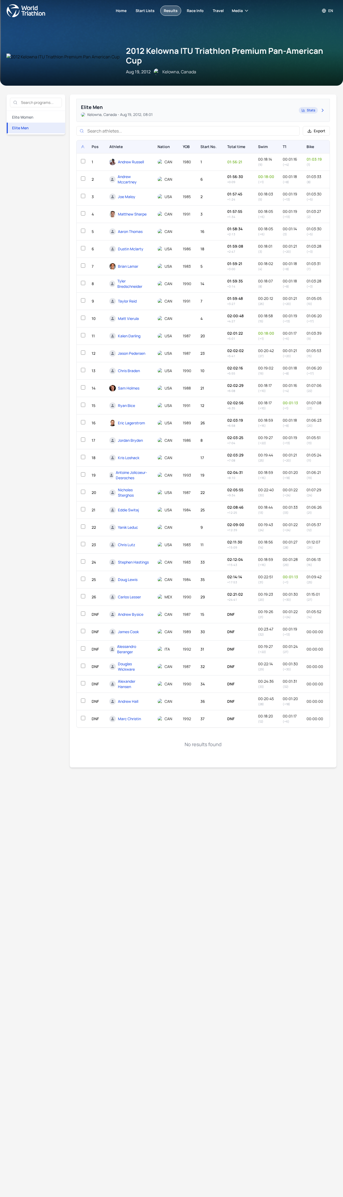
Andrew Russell (131, 161)
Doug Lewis (127, 579)
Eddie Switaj (128, 509)
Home (121, 10)
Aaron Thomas (130, 231)
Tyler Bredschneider (129, 283)
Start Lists (145, 10)
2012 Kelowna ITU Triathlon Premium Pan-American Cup (224, 55)
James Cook (128, 631)
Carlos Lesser (129, 596)
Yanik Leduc (128, 527)
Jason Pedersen (131, 353)
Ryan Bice (126, 405)
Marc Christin (129, 718)
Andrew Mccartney (127, 179)
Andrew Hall (128, 701)
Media (237, 10)
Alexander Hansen (126, 684)
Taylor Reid (127, 301)
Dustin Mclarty (130, 248)
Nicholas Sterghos (126, 492)
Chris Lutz (126, 544)
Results (171, 10)
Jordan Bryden (130, 440)
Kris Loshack (128, 457)
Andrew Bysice (130, 614)
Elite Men (20, 127)
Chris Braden (129, 370)
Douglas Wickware (126, 666)
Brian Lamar (128, 266)
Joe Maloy (126, 196)
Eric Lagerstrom (131, 422)
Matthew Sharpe (132, 214)
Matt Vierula (128, 318)
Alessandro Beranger (126, 649)
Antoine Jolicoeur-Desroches (131, 475)
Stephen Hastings (133, 562)
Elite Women (22, 117)
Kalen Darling (129, 335)
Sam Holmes (128, 388)
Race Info (195, 10)
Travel (218, 10)
